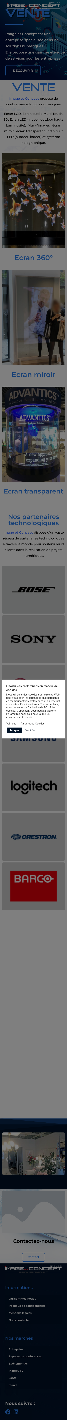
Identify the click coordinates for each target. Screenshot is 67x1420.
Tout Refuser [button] (30, 730)
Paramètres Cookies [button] (33, 723)
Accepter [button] (15, 730)
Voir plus (11, 723)
